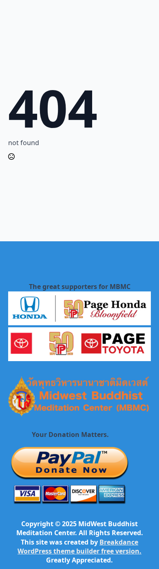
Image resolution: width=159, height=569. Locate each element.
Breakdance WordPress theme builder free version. (79, 547)
